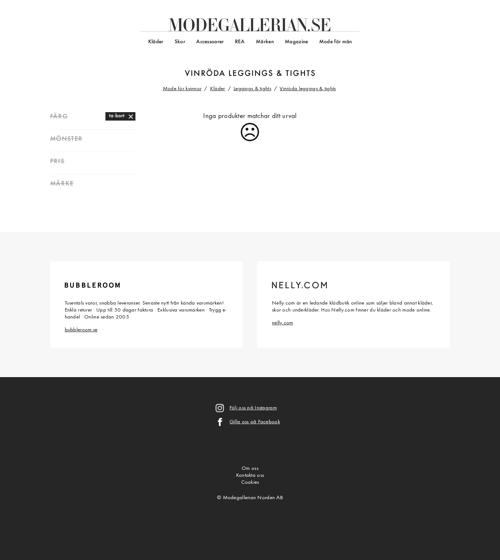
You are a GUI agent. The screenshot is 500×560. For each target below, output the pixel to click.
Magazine (296, 42)
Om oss (250, 468)
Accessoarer (210, 42)
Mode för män (335, 42)
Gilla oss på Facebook (255, 422)
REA (240, 42)
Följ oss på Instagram (253, 408)
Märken (265, 42)
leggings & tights (272, 74)
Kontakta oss (250, 475)
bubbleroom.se (81, 330)
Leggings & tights (252, 89)
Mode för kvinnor (182, 89)
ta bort (117, 116)
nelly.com (282, 323)
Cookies (250, 482)
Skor (180, 42)
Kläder (156, 42)
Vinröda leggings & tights (308, 89)
